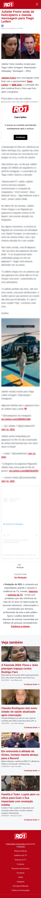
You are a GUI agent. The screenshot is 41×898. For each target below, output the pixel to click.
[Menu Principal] (37, 4)
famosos (33, 591)
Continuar (20, 137)
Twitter (20, 877)
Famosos (20, 864)
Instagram (20, 882)
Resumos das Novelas (20, 868)
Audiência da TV (20, 855)
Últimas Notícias (20, 851)
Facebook (20, 873)
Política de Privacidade (21, 890)
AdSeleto (21, 847)
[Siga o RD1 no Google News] (2, 25)
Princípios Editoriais (20, 886)
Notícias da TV (20, 860)
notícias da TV (15, 595)
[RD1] (8, 4)
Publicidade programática (16, 844)
